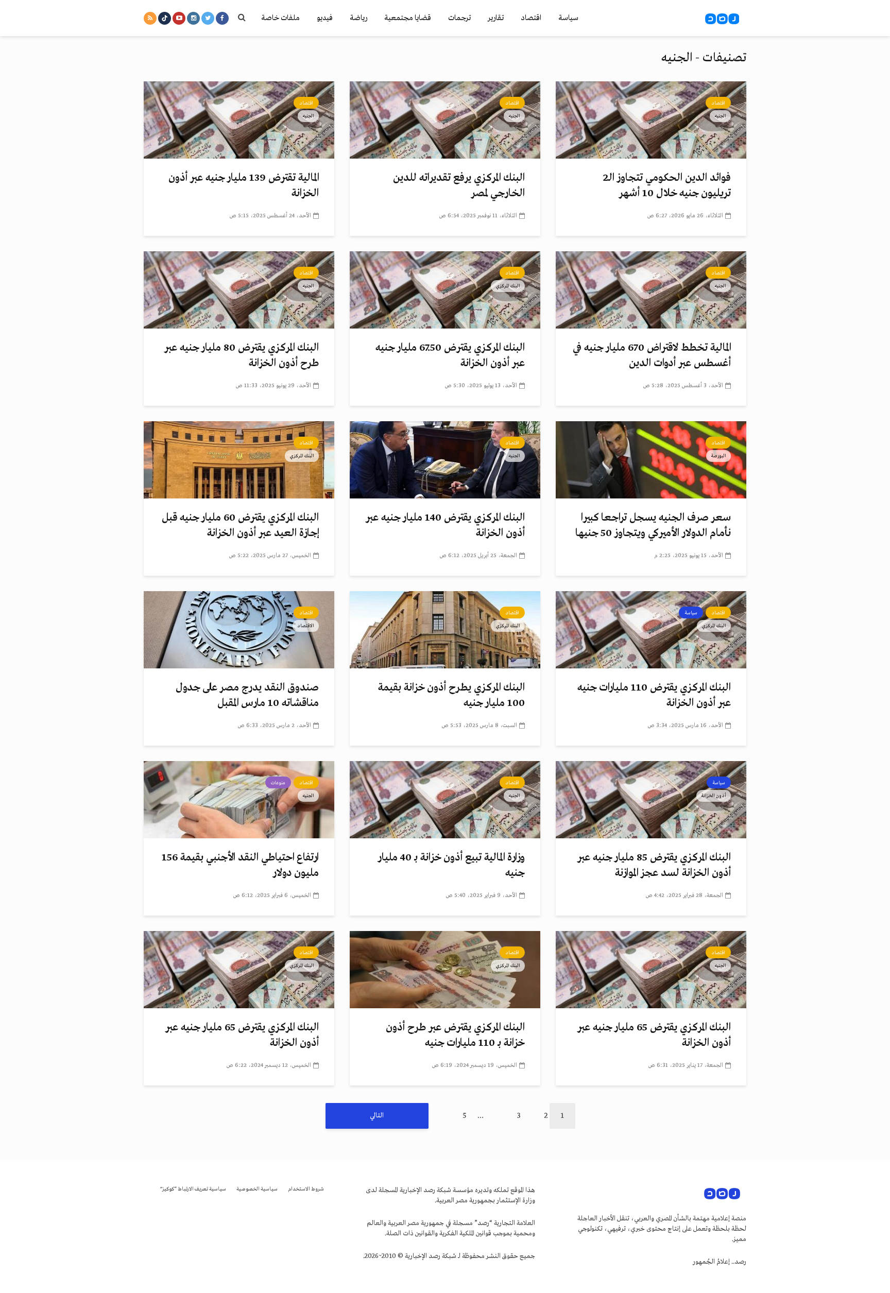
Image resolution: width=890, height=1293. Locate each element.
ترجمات (459, 18)
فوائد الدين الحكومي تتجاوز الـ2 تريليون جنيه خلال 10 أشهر (667, 185)
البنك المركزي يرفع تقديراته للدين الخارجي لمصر (459, 185)
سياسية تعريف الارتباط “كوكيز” (193, 1189)
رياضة (358, 18)
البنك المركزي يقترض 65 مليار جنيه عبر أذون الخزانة (654, 1035)
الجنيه (720, 116)
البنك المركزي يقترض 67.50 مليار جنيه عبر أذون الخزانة (450, 355)
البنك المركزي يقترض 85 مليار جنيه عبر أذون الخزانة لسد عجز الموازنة (654, 865)
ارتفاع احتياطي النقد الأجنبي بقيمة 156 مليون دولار (240, 865)
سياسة (568, 18)
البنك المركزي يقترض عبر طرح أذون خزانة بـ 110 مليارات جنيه (455, 1035)
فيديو (325, 18)
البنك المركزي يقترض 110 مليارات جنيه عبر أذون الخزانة (654, 695)
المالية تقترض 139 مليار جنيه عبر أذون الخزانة (243, 185)
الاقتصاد (305, 626)
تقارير (496, 18)
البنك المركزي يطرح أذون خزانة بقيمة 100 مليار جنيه (451, 695)
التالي (377, 1115)
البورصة (718, 456)
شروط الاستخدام (306, 1189)
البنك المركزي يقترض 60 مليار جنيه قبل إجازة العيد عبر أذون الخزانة (240, 525)
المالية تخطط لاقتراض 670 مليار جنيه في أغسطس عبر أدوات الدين (652, 355)
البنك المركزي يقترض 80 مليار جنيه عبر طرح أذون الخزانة (241, 355)
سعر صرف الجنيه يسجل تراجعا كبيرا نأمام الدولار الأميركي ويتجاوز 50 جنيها (653, 525)
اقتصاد (531, 18)
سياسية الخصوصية (257, 1189)
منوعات (278, 783)
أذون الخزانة (713, 795)
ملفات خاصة (280, 18)
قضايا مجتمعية (407, 18)
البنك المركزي (507, 286)
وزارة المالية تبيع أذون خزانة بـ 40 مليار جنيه (451, 865)
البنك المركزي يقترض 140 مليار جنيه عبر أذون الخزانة (445, 525)
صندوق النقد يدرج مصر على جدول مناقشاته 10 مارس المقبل (247, 695)
